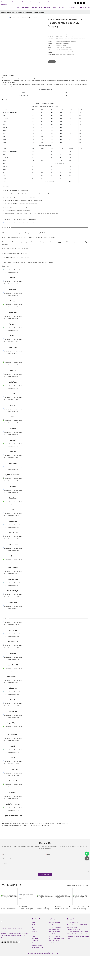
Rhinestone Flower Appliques (72, 885)
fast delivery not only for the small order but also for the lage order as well (22, 197)
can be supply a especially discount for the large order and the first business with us (24, 207)
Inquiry (51, 61)
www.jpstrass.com (43, 953)
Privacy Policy (58, 953)
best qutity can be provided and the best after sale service (18, 210)
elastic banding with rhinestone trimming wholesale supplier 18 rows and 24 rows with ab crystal (45, 908)
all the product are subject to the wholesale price (16, 190)
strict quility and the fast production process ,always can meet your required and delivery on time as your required (31, 213)
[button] (89, 7)
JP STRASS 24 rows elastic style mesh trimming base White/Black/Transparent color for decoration (27, 908)
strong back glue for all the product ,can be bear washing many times (21, 203)
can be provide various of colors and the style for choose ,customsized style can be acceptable (27, 193)
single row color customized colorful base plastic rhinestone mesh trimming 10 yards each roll (9, 908)
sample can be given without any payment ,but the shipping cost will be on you (23, 200)
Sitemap (51, 953)
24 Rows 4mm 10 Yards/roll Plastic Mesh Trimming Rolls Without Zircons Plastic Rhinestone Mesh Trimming (80, 908)
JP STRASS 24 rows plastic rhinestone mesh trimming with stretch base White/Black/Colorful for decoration (63, 908)
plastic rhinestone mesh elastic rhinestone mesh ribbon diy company (25, 12)
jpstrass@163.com (75, 927)
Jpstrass (3, 12)
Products (82, 885)
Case (87, 885)
